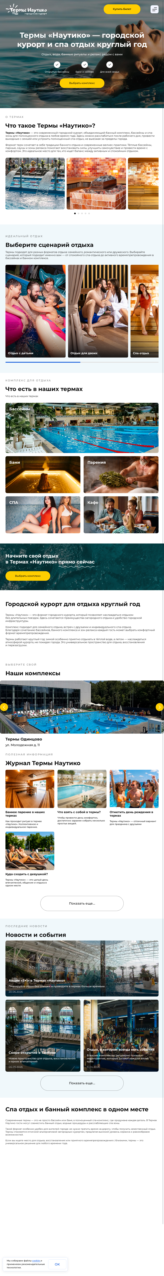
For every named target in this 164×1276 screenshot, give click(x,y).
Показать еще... (82, 903)
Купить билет (122, 9)
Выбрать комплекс (82, 83)
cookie (36, 1260)
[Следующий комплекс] (160, 707)
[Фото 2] (78, 213)
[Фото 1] (75, 213)
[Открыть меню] (155, 9)
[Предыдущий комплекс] (4, 707)
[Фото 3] (82, 213)
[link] (35, 311)
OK (57, 1264)
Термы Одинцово (23, 739)
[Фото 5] (89, 213)
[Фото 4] (85, 213)
